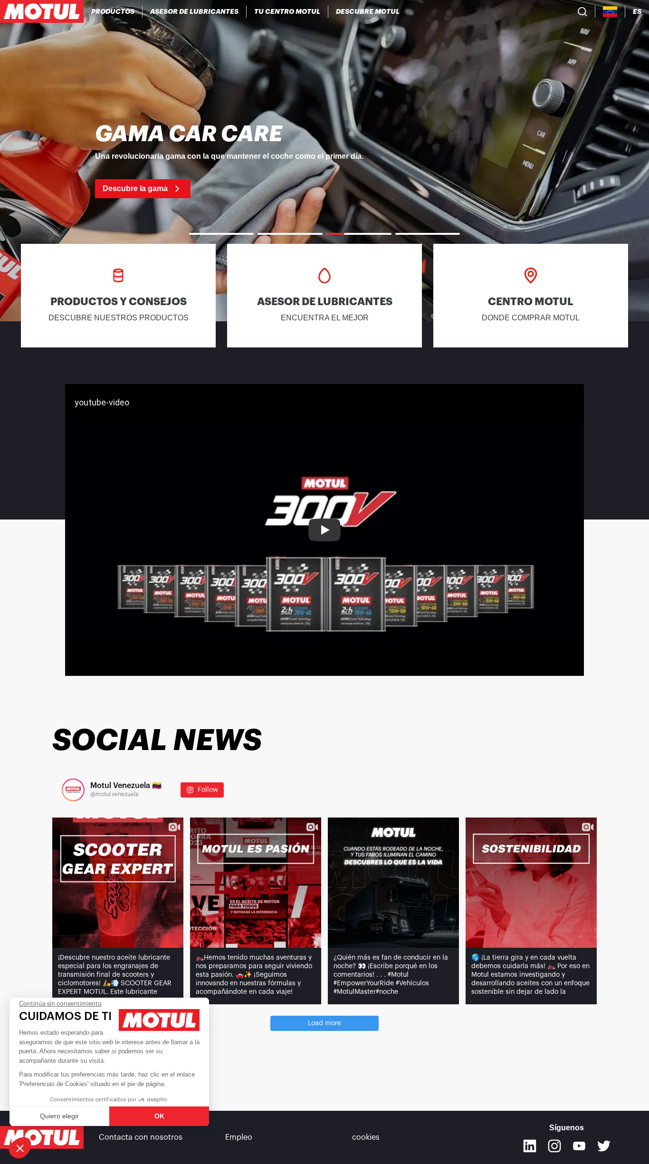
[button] (20, 1147)
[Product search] (582, 11)
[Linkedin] (529, 1146)
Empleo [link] (238, 1137)
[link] (324, 160)
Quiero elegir (59, 1116)
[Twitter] (604, 1146)
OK (159, 1116)
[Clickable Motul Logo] (42, 11)
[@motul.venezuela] (73, 789)
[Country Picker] (610, 11)
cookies (366, 1137)
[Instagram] (554, 1146)
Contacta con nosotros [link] (140, 1137)
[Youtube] (579, 1146)
